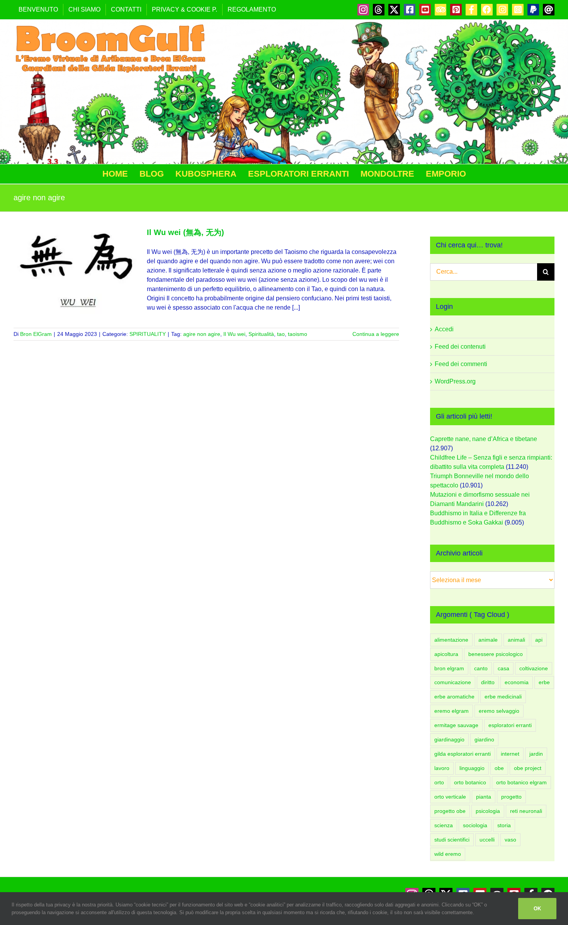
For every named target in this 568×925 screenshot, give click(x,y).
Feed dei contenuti (460, 346)
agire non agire (201, 334)
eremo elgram (451, 711)
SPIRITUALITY (147, 334)
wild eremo (447, 854)
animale (488, 640)
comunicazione (452, 682)
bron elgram (449, 668)
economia (517, 682)
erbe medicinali (503, 696)
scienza (443, 825)
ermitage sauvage (456, 725)
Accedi (444, 329)
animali (516, 640)
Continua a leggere (375, 334)
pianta (483, 797)
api (538, 640)
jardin (536, 754)
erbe (544, 682)
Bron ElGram (36, 334)
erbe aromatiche (454, 696)
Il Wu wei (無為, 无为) (185, 232)
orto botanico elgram (521, 782)
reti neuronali (526, 811)
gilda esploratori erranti (462, 754)
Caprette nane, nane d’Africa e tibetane (483, 439)
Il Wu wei (234, 334)
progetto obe (450, 811)
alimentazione (451, 640)
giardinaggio (449, 739)
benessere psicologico (495, 654)
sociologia (475, 825)
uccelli (487, 839)
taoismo (297, 334)
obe (499, 768)
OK (537, 908)
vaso (510, 839)
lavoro (441, 768)
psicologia (488, 811)
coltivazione (533, 668)
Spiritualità (261, 334)
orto (439, 782)
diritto (488, 682)
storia (504, 825)
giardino (484, 739)
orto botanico (470, 782)
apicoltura (446, 654)
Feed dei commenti (461, 364)
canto (481, 668)
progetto (511, 797)
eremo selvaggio (499, 711)
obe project (527, 768)
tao (281, 334)
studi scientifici (451, 839)
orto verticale (450, 797)
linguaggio (472, 768)
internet (510, 754)
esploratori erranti (510, 725)
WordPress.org (455, 381)
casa (503, 668)
